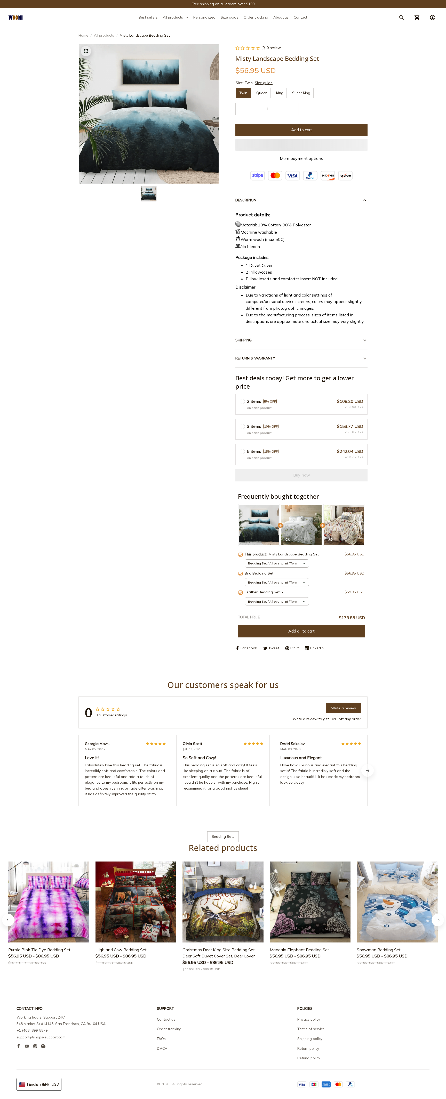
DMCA (162, 1048)
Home (83, 35)
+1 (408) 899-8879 (32, 1030)
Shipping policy (309, 1038)
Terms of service (311, 1029)
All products (104, 35)
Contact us (166, 1019)
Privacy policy (308, 1019)
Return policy (308, 1048)
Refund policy (308, 1058)
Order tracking (169, 1029)
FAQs (161, 1038)
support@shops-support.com (41, 1037)
